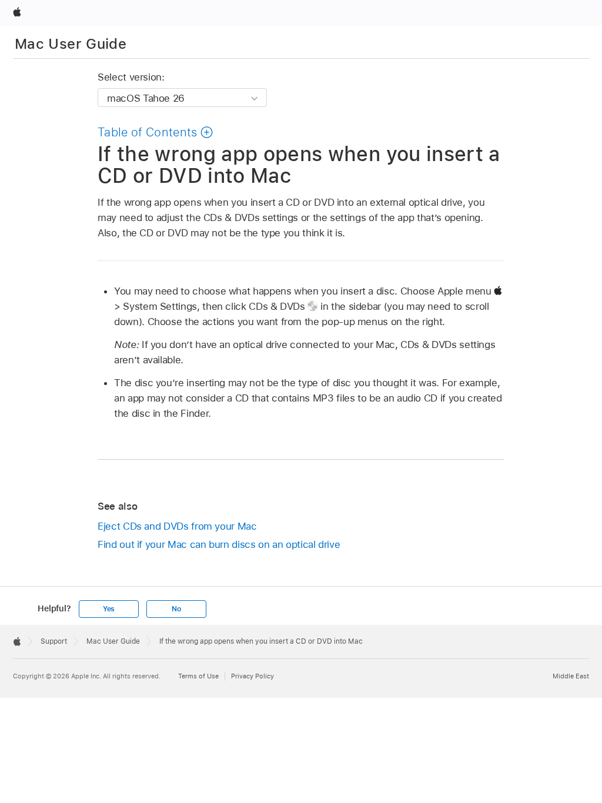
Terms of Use (198, 676)
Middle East (571, 676)
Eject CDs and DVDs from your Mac (177, 526)
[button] (155, 132)
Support (54, 641)
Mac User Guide (70, 43)
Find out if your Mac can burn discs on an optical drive (219, 544)
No (176, 609)
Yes (109, 609)
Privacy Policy (252, 676)
